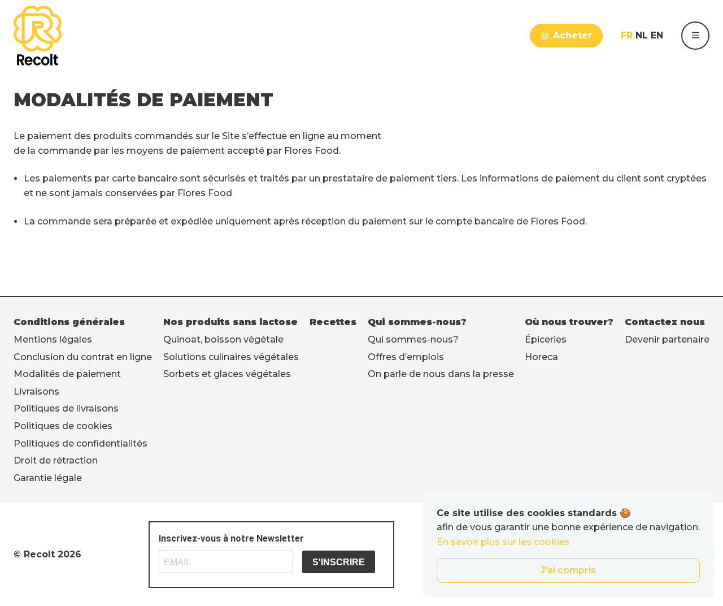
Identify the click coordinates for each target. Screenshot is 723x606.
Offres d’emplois (406, 357)
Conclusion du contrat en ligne (83, 357)
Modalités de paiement (67, 374)
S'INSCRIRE (338, 562)
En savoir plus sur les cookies (503, 541)
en (657, 35)
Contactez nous (665, 322)
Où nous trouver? (569, 322)
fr (627, 35)
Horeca (541, 357)
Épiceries (546, 339)
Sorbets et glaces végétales (227, 374)
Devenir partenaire (667, 339)
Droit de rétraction (56, 460)
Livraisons (36, 391)
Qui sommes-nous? (417, 322)
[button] (695, 35)
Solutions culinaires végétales (231, 357)
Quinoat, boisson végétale (223, 339)
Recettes (333, 322)
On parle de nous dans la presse (441, 374)
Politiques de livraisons (66, 408)
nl (641, 35)
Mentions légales (53, 339)
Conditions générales (69, 322)
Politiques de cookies (63, 426)
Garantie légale (48, 478)
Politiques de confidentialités (80, 443)
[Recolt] (38, 36)
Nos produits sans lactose (230, 322)
